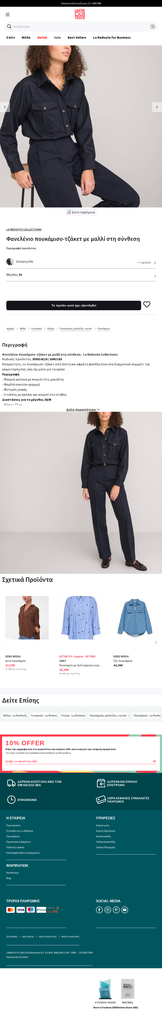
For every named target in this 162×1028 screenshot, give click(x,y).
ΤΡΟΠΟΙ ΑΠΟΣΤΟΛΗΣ (48, 936)
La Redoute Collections (24, 229)
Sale (57, 37)
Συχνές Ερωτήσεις (105, 830)
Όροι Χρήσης (13, 836)
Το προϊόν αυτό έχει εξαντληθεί (73, 305)
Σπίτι (10, 37)
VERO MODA (13, 656)
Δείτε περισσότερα (81, 409)
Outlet (42, 37)
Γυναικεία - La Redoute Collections (44, 715)
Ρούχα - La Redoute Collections (73, 715)
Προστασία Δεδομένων (18, 841)
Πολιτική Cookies (15, 847)
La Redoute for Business (112, 37)
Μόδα (26, 37)
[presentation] (5, 107)
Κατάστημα (12, 872)
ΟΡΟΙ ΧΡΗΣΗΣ (28, 936)
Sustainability (103, 836)
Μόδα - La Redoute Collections (14, 715)
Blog (8, 878)
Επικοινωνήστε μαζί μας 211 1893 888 (81, 3)
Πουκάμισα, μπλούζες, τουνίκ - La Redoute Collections (109, 715)
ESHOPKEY (23, 957)
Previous (8, 645)
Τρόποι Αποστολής (106, 841)
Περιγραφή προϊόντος (21, 248)
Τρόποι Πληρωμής (105, 847)
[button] (9, 26)
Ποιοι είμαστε (13, 825)
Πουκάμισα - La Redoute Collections (147, 715)
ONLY (62, 661)
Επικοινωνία (102, 825)
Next (158, 645)
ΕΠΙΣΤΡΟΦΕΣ (12, 936)
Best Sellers (77, 37)
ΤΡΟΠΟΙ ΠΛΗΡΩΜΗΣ (70, 936)
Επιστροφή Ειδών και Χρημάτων (23, 852)
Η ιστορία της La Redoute (19, 830)
